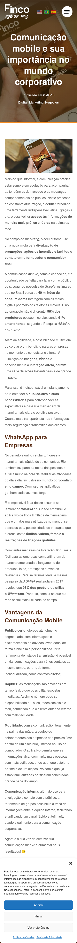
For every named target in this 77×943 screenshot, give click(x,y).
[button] (71, 863)
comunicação (49, 179)
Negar (38, 916)
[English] (39, 11)
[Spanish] (53, 11)
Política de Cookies (23, 937)
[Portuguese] (46, 11)
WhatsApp (29, 509)
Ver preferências (38, 927)
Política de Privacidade (49, 937)
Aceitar (38, 905)
